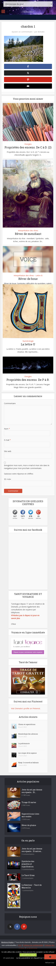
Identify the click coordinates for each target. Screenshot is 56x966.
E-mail (7, 440)
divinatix (41, 32)
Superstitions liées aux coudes (30, 815)
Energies (28, 144)
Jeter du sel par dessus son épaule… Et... (32, 791)
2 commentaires (28, 869)
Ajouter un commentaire (22, 32)
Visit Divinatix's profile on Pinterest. (26, 708)
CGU (19, 945)
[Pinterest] (24, 927)
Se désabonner (31, 948)
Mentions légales (7, 942)
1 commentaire (27, 878)
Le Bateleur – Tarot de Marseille (32, 886)
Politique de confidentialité (33, 945)
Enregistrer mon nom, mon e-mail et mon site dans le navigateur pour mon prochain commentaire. (26, 466)
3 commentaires (28, 854)
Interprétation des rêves (28, 230)
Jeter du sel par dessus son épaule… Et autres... (32, 849)
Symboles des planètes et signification (28, 864)
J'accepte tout (28, 955)
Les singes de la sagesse (27, 753)
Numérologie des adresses (28, 734)
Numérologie (28, 341)
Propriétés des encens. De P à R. (28, 380)
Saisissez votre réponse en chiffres (18, 473)
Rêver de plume (29, 825)
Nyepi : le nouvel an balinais (28, 762)
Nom (7, 428)
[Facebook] (17, 927)
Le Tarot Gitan (28, 875)
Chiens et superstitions (26, 724)
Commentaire (10, 403)
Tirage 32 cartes (29, 802)
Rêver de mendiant (28, 234)
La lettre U (28, 344)
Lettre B (39, 275)
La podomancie (24, 743)
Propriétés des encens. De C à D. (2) (28, 147)
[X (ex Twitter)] (10, 927)
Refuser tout (49, 962)
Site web (7, 451)
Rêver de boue (28, 279)
